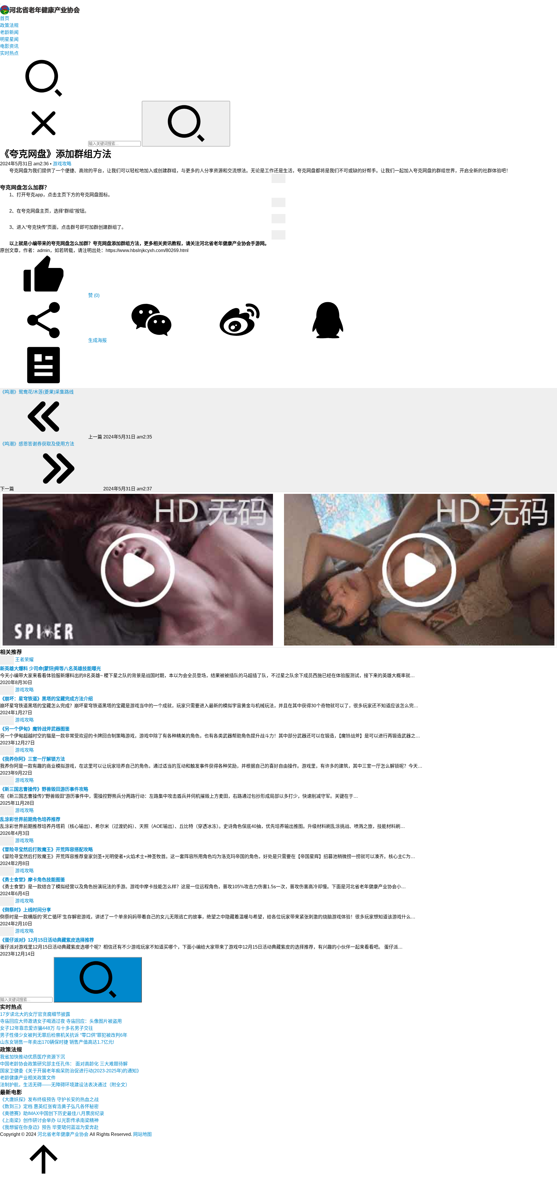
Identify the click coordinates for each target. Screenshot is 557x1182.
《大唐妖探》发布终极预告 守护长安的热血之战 (49, 1099)
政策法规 (9, 25)
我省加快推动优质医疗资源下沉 (32, 1056)
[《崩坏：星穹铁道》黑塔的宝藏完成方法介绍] (7, 689)
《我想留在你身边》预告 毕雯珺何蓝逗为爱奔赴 (49, 1127)
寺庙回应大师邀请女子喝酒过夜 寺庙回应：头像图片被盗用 (61, 1021)
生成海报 (97, 340)
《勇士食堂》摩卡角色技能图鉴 (32, 879)
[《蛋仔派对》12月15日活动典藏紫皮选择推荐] (7, 931)
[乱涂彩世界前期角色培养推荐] (7, 810)
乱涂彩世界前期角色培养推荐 (30, 819)
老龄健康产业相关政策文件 (28, 1077)
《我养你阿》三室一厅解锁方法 (32, 759)
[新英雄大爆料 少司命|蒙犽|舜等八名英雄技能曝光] (7, 659)
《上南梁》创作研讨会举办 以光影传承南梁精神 (49, 1120)
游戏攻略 (62, 163)
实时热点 (9, 53)
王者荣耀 (24, 659)
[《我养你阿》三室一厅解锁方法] (7, 750)
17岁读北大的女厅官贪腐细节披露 (35, 1014)
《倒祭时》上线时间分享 (25, 909)
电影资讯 (9, 46)
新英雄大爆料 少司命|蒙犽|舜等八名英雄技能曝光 (50, 668)
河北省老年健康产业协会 (62, 1134)
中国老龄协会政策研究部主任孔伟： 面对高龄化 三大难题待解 (64, 1063)
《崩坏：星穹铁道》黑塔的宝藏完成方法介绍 (46, 698)
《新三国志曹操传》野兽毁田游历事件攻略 (44, 789)
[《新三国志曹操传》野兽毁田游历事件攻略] (7, 780)
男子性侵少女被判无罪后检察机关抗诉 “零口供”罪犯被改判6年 (63, 1035)
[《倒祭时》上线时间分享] (7, 900)
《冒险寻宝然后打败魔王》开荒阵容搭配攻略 (46, 849)
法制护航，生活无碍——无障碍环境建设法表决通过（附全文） (65, 1084)
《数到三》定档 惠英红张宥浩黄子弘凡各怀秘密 (49, 1106)
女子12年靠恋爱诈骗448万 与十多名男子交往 (46, 1028)
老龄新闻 (9, 32)
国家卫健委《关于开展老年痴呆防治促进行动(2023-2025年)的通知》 (70, 1070)
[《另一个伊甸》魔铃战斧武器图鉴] (7, 719)
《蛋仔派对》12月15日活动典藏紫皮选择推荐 (47, 940)
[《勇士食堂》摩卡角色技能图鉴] (7, 870)
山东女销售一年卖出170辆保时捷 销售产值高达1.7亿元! (57, 1042)
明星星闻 (9, 39)
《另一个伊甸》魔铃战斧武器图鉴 (35, 728)
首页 (4, 18)
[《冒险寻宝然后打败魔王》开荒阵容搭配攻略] (7, 840)
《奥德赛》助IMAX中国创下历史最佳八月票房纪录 (52, 1113)
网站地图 (142, 1134)
